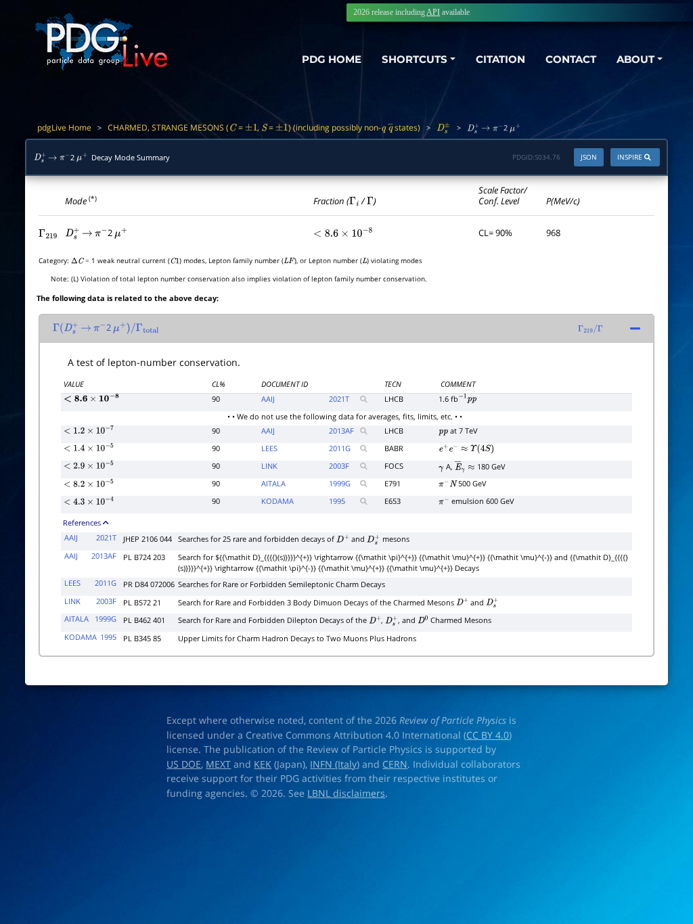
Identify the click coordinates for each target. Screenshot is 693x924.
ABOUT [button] (635, 59)
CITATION (500, 59)
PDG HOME (331, 59)
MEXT (218, 764)
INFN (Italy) (334, 764)
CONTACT (570, 59)
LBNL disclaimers (346, 793)
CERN (394, 764)
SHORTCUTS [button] (414, 59)
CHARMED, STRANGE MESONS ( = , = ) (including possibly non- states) (264, 127)
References (82, 522)
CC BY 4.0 (487, 735)
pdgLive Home (64, 127)
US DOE (183, 764)
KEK (262, 764)
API (433, 12)
